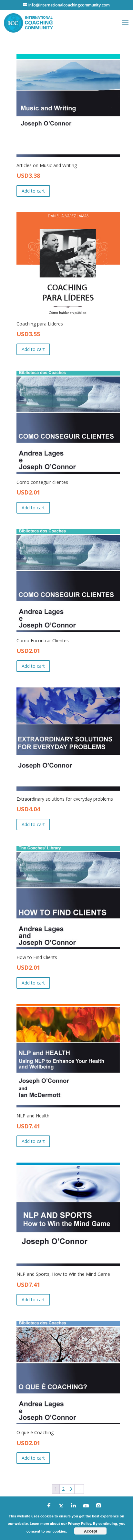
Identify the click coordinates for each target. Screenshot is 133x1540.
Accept (90, 1531)
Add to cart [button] (33, 191)
